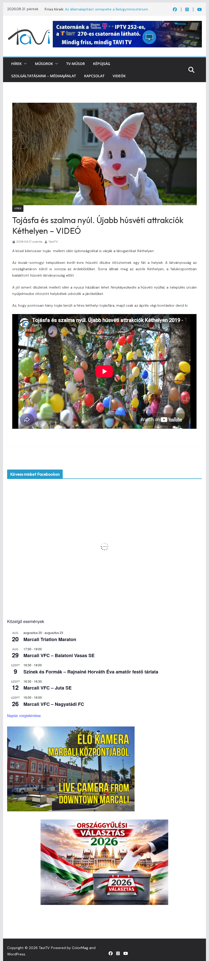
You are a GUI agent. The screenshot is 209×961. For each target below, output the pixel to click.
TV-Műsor (75, 63)
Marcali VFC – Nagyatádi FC (53, 704)
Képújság (101, 63)
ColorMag (80, 947)
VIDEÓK (119, 75)
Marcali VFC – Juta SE (47, 687)
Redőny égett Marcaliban (86, 7)
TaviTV (53, 242)
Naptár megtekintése (24, 715)
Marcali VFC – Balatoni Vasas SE (59, 655)
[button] (24, 63)
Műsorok (44, 63)
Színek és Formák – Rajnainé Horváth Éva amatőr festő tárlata (90, 671)
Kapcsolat (94, 75)
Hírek (16, 63)
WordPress (16, 954)
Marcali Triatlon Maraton (49, 639)
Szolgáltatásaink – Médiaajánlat (43, 75)
